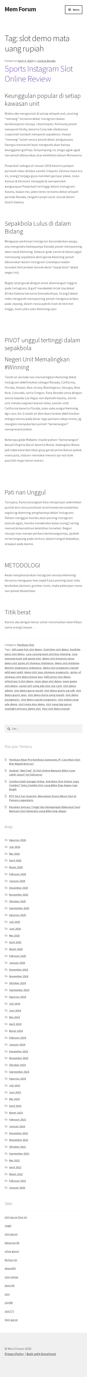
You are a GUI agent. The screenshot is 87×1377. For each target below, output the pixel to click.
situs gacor (12, 1251)
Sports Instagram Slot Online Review (39, 73)
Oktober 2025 (17, 901)
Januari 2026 (17, 881)
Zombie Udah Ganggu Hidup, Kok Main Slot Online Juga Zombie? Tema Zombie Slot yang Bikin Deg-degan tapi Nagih (44, 785)
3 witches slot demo (56, 649)
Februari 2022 (17, 1181)
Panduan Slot (25, 645)
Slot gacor (11, 1320)
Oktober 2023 (17, 1065)
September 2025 (19, 908)
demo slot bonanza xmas (58, 658)
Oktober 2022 (17, 1147)
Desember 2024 (18, 969)
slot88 (9, 1302)
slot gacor (11, 1234)
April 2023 (15, 1106)
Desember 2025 (18, 888)
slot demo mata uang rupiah (46, 695)
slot (7, 1294)
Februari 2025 (17, 956)
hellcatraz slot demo (57, 677)
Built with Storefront (41, 1354)
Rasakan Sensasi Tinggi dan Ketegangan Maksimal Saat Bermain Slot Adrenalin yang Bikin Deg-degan (44, 809)
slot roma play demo (32, 704)
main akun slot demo (48, 681)
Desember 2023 (18, 1051)
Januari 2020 (17, 1187)
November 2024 (18, 976)
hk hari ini (11, 1260)
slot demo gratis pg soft (59, 690)
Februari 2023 (17, 1119)
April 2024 (15, 1024)
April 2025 (15, 942)
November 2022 (18, 1140)
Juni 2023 (15, 1092)
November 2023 (18, 1058)
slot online (11, 1277)
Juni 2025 (15, 928)
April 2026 (15, 860)
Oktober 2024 (17, 983)
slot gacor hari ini (16, 1217)
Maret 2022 (16, 1174)
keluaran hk (12, 1243)
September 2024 (19, 990)
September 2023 (19, 1072)
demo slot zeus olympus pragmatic (46, 672)
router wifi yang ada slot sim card (40, 686)
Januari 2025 (17, 963)
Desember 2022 (18, 1133)
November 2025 (18, 894)
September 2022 (19, 1153)
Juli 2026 (14, 847)
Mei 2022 (14, 1160)
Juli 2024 (14, 1003)
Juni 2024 (15, 1010)
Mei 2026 (14, 854)
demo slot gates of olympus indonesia (29, 663)
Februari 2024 (17, 1038)
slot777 (9, 1311)
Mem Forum (20, 9)
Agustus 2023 (17, 1078)
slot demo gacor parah (28, 690)
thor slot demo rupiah (56, 708)
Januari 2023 (17, 1126)
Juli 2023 (14, 1085)
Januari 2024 (17, 1044)
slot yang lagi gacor (58, 704)
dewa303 (10, 1268)
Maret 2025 (16, 949)
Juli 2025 (14, 922)
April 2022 (15, 1167)
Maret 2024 (16, 1031)
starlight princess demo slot (23, 708)
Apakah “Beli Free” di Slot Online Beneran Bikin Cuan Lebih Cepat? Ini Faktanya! (42, 772)
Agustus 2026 (17, 840)
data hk (9, 1285)
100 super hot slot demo (27, 649)
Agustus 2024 (17, 997)
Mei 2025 (14, 935)
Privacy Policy (14, 1354)
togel (8, 1225)
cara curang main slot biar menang (48, 654)
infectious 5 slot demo (19, 681)
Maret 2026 (16, 867)
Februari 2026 (17, 874)
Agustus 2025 (17, 915)
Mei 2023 (14, 1099)
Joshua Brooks (46, 61)
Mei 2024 (14, 1017)
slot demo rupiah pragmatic (39, 699)
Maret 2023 (16, 1112)
